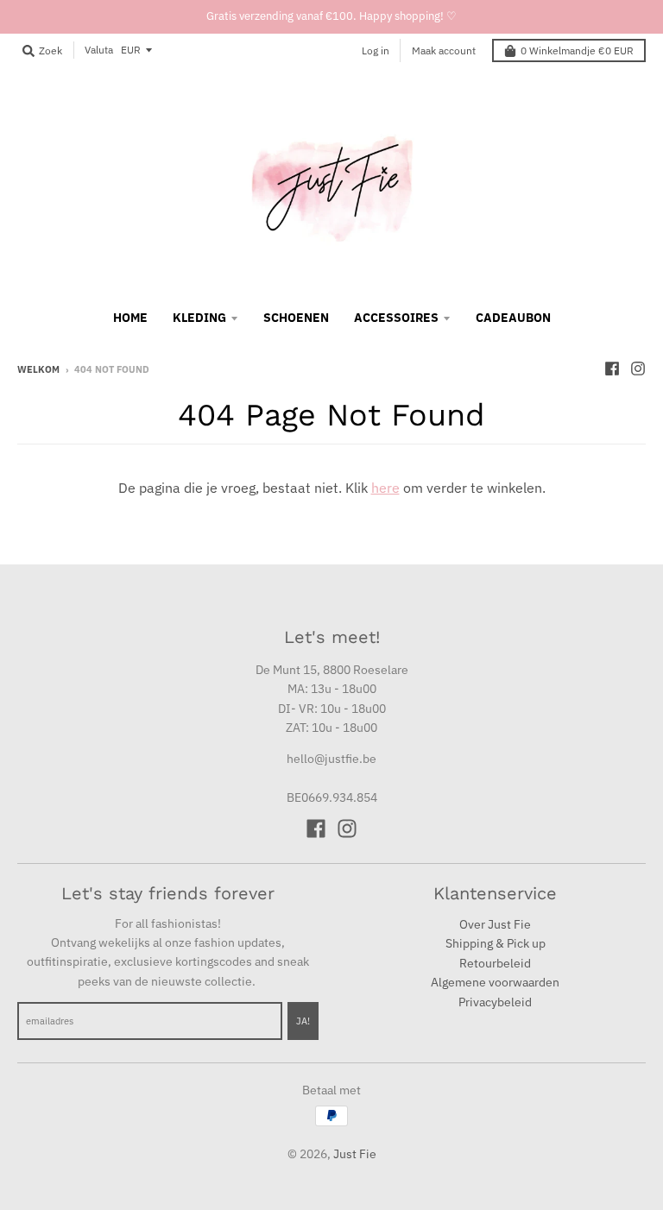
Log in (375, 50)
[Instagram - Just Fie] (638, 368)
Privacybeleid (495, 1002)
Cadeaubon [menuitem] (513, 317)
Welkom (38, 369)
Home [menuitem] (130, 317)
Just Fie (354, 1154)
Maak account (444, 50)
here (385, 487)
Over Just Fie (495, 924)
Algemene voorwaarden (495, 982)
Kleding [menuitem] (199, 317)
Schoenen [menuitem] (296, 317)
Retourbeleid (495, 963)
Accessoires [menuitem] (396, 317)
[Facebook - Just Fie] (612, 368)
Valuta (99, 49)
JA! (303, 1021)
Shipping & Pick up (495, 943)
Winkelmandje (577, 50)
